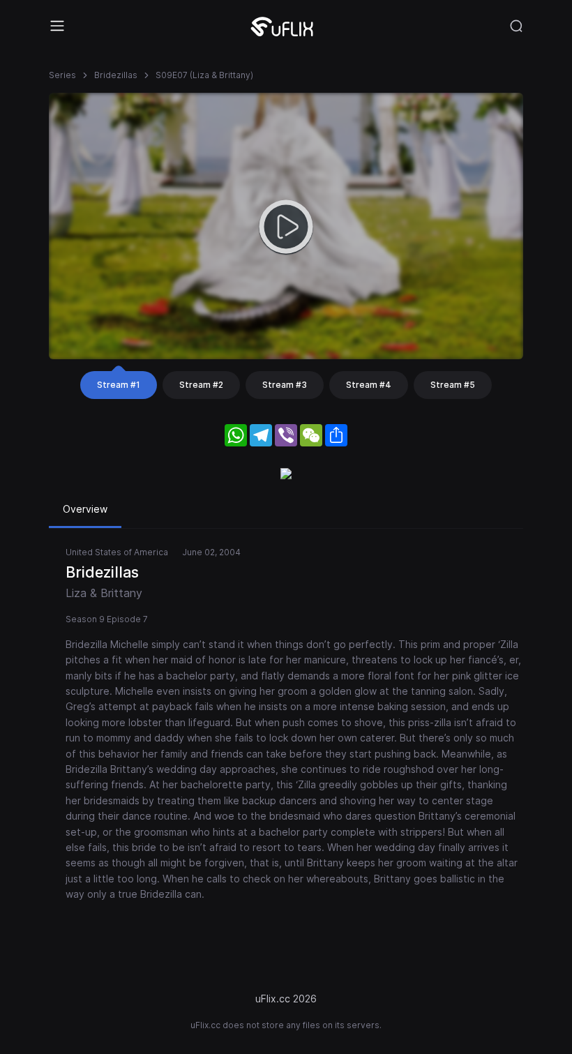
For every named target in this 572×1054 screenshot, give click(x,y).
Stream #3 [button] (284, 384)
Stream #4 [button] (368, 384)
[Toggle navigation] (57, 26)
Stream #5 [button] (452, 384)
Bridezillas (115, 75)
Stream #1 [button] (118, 384)
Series (62, 75)
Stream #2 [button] (201, 384)
